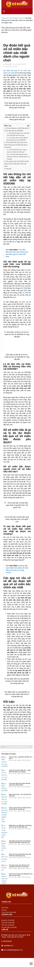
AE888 (14, 961)
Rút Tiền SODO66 (7, 925)
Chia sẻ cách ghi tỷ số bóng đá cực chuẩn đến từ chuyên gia (20, 808)
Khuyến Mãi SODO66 (9, 927)
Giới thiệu (4, 908)
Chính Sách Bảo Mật (8, 912)
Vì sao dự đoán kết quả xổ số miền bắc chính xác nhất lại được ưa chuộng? (18, 157)
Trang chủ (4, 18)
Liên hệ (4, 910)
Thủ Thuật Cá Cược (17, 18)
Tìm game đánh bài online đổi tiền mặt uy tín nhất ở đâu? (19, 784)
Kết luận (8, 169)
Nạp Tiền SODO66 (7, 923)
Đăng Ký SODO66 (7, 920)
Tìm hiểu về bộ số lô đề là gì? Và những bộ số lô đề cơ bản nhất (19, 865)
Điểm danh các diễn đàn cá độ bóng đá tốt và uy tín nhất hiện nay (20, 826)
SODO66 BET (8, 64)
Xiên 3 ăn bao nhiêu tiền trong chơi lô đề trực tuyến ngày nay (20, 854)
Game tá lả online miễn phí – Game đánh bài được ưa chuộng (20, 770)
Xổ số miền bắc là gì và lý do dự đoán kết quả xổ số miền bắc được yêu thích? (16, 145)
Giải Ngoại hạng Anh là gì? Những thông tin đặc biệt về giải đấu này (19, 841)
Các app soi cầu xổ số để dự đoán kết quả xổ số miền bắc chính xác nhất (16, 163)
